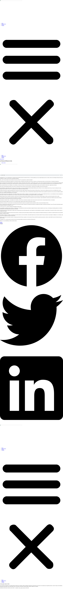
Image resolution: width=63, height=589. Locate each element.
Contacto (3, 25)
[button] (31, 90)
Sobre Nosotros (4, 448)
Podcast (3, 24)
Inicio (2, 23)
